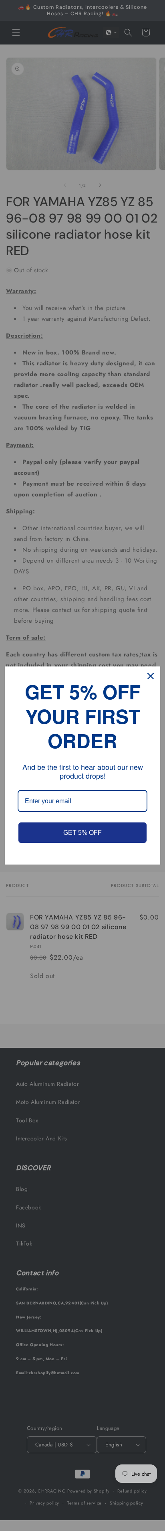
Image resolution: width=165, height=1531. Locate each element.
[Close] (150, 676)
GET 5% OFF (82, 832)
